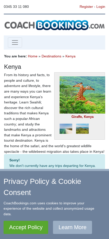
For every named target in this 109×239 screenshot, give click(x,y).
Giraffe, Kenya (82, 117)
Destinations (51, 56)
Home (33, 56)
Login (100, 7)
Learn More (72, 227)
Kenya (70, 56)
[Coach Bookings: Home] (54, 25)
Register (86, 7)
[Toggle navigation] (15, 42)
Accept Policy (26, 227)
